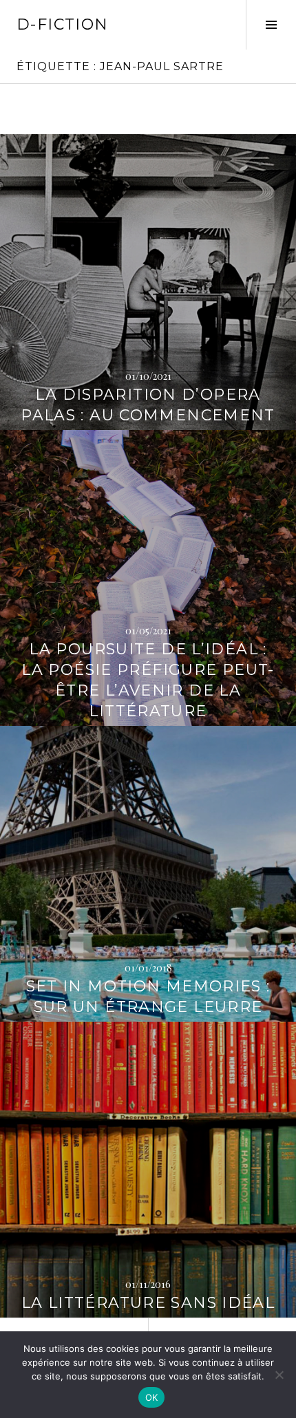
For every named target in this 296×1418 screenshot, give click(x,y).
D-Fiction (62, 24)
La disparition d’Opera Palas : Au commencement (148, 405)
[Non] (279, 1375)
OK (151, 1397)
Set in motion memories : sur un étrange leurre (148, 996)
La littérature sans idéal (148, 1302)
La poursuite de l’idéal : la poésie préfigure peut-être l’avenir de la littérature (147, 680)
